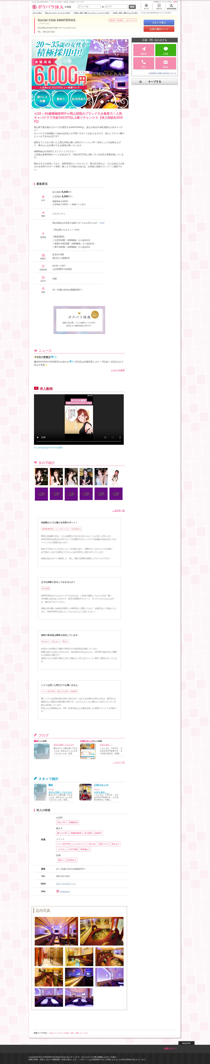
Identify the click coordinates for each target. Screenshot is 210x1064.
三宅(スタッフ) (86, 741)
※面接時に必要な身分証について (162, 73)
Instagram (65, 891)
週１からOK (63, 691)
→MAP (101, 223)
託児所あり (76, 529)
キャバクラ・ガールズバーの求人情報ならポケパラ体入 (93, 1057)
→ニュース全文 (118, 370)
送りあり (45, 641)
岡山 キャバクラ (56, 1033)
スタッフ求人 (159, 22)
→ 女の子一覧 (118, 510)
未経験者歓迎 (47, 529)
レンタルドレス (62, 529)
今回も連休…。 (106, 745)
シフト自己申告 (48, 691)
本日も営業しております (64, 745)
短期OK (74, 691)
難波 (36, 741)
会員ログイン (170, 1048)
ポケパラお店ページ (65, 883)
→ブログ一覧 (119, 762)
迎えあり (56, 641)
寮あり (65, 641)
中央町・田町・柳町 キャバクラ (76, 1033)
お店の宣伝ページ (159, 29)
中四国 (68, 7)
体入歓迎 (45, 588)
